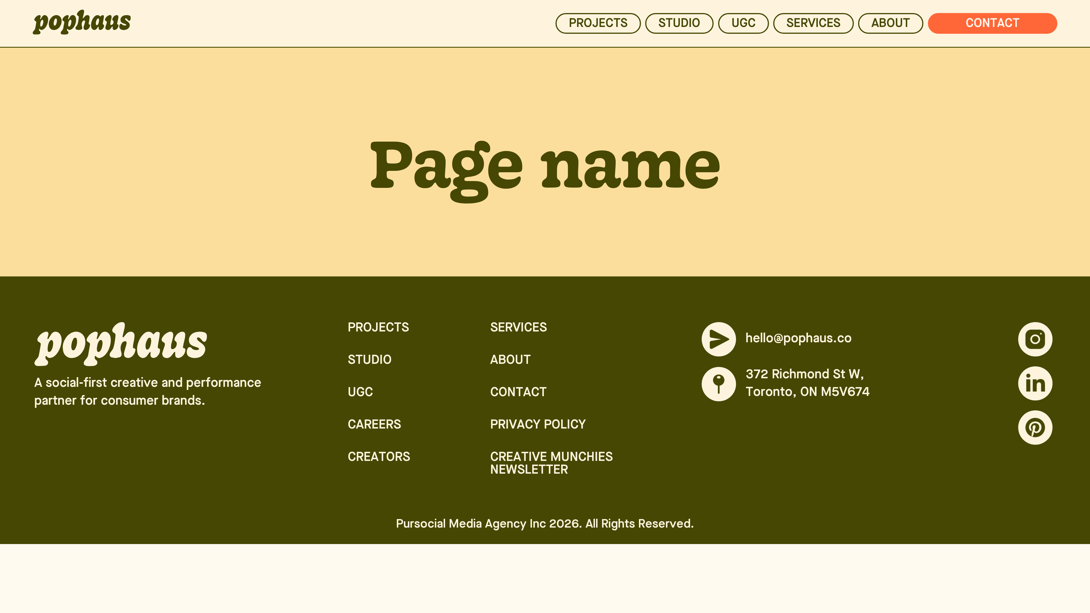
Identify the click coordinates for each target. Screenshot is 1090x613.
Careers (374, 425)
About (890, 24)
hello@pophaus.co (799, 339)
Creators (379, 457)
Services (518, 328)
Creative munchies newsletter (551, 464)
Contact (993, 24)
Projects (598, 24)
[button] (813, 23)
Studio (679, 24)
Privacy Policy (538, 425)
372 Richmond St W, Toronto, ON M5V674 (808, 384)
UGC (743, 24)
